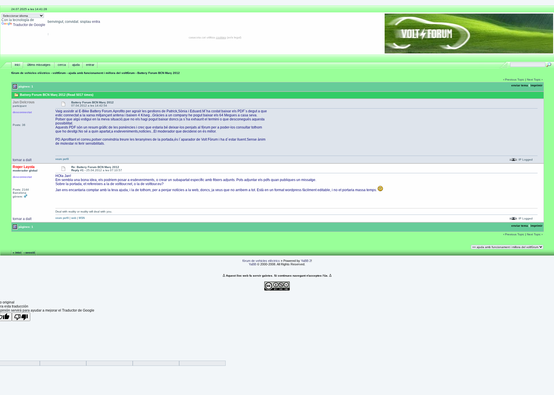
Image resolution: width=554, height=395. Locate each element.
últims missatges (38, 64)
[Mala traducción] (21, 316)
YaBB (252, 264)
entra (96, 22)
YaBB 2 (306, 260)
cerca (62, 64)
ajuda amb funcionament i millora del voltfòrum (101, 72)
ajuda (76, 64)
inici (17, 64)
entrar (90, 64)
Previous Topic (514, 79)
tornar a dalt (22, 160)
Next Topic (534, 79)
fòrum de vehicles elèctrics (30, 72)
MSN (82, 218)
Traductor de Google (29, 25)
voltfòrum (59, 72)
